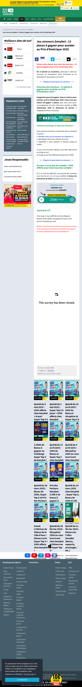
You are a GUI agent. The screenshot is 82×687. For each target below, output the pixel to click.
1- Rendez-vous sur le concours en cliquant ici (55, 136)
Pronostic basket (20, 598)
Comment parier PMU (73, 588)
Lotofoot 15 (20, 575)
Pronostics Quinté (9, 147)
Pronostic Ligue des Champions (20, 615)
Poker (16, 19)
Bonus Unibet (22, 130)
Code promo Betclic (21, 634)
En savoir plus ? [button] (30, 674)
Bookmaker (20, 578)
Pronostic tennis (20, 586)
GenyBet (51, 371)
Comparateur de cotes (21, 628)
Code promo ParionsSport (21, 647)
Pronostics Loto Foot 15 (11, 131)
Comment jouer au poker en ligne (23, 140)
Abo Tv (33, 19)
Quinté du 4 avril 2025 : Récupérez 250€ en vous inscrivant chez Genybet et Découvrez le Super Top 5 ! (72, 457)
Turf (21, 19)
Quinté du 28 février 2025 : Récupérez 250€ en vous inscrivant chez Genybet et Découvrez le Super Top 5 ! (56, 538)
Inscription (66, 8)
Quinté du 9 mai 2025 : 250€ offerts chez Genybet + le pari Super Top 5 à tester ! (41, 413)
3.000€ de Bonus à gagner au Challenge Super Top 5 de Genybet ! (40, 452)
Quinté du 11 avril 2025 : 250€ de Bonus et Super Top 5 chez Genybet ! (56, 454)
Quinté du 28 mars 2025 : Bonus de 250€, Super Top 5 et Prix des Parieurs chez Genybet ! (41, 496)
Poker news (60, 571)
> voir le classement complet (23, 87)
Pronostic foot (21, 581)
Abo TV (20, 144)
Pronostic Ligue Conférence (11, 127)
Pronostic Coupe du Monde (20, 606)
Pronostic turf (74, 571)
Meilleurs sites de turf (17, 41)
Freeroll (58, 581)
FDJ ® (27, 19)
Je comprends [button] (22, 680)
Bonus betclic (10, 135)
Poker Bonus (60, 575)
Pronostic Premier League (22, 114)
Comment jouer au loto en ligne (11, 140)
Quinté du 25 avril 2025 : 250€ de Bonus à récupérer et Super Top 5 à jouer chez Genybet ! (72, 414)
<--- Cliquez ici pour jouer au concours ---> (56, 82)
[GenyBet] (17, 73)
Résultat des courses (73, 582)
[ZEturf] (17, 49)
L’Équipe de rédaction (7, 585)
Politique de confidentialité (8, 610)
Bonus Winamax (23, 137)
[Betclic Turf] (17, 65)
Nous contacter (7, 572)
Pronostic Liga (10, 117)
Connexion (75, 8)
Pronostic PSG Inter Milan (22, 107)
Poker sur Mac (61, 578)
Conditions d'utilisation (7, 598)
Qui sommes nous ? (8, 578)
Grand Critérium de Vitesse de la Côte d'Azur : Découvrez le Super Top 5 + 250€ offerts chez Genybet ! (41, 538)
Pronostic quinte (72, 576)
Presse (5, 589)
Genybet (53, 176)
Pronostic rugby (20, 592)
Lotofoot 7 (20, 571)
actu (39, 19)
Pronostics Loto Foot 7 (23, 127)
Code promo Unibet (21, 653)
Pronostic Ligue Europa (22, 123)
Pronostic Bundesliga (21, 118)
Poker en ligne (61, 568)
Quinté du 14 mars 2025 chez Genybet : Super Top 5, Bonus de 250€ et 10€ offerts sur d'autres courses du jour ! (72, 499)
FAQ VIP (6, 615)
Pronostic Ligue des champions (11, 123)
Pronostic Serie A (11, 113)
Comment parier (20, 622)
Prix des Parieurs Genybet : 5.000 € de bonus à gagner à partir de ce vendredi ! (55, 496)
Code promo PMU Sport (21, 640)
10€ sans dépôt (48, 19)
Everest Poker (61, 591)
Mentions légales (6, 604)
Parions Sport (21, 568)
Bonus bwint (10, 137)
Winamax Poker (59, 586)
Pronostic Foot (15, 101)
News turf (72, 593)
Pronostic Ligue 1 (11, 111)
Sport (9, 19)
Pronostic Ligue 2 (23, 111)
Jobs (5, 593)
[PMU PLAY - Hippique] (17, 57)
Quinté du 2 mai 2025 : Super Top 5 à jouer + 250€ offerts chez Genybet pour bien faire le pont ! (56, 414)
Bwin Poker (60, 595)
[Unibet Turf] (17, 80)
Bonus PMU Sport (23, 135)
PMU (70, 568)
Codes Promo (10, 144)
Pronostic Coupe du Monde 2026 (11, 107)
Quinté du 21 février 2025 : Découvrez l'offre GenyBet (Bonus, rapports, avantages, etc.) (72, 538)
